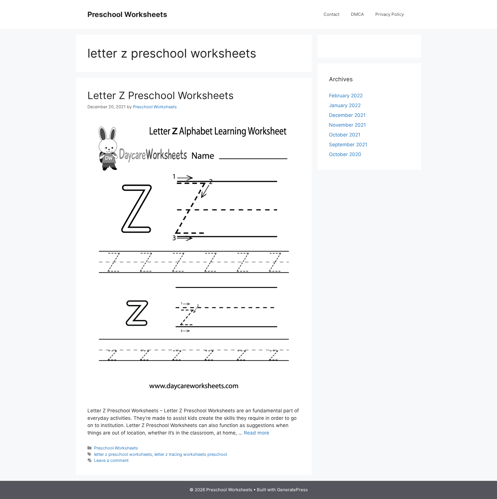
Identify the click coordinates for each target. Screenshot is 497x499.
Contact (331, 14)
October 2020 (345, 154)
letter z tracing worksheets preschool (190, 454)
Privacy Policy (389, 14)
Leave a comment (111, 460)
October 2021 (344, 135)
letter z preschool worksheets (123, 454)
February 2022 (346, 95)
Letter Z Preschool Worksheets (160, 95)
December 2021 (347, 115)
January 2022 (345, 105)
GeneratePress (292, 489)
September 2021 (348, 144)
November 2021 (347, 125)
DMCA (357, 14)
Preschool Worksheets (127, 14)
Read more (256, 433)
